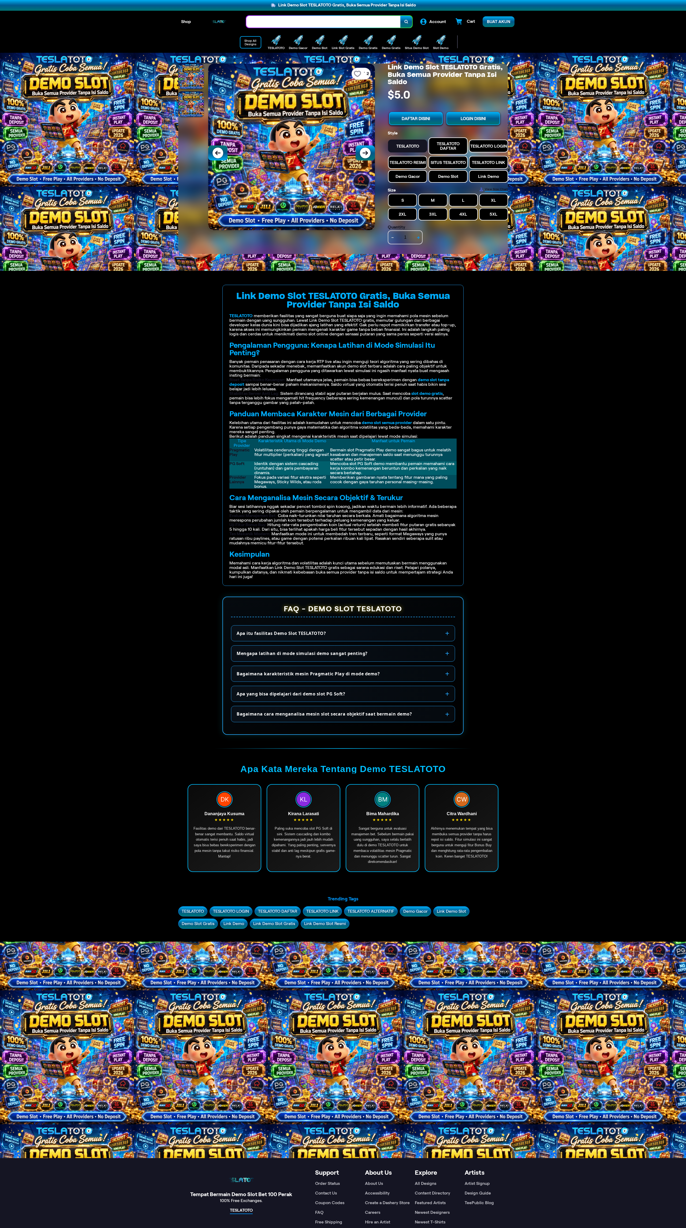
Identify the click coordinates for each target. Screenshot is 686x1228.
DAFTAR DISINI (416, 118)
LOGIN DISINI (473, 118)
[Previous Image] (218, 152)
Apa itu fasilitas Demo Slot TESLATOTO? (281, 633)
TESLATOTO (241, 315)
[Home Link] (219, 21)
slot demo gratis (427, 393)
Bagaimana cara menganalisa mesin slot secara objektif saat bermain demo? (324, 714)
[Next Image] (365, 152)
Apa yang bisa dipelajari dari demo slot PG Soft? (291, 694)
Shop (186, 21)
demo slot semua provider (387, 422)
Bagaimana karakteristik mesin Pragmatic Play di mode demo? (308, 674)
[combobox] (323, 22)
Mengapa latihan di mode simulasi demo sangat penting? (302, 653)
